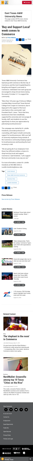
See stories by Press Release (11, 199)
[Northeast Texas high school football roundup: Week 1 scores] (7, 215)
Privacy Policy (7, 435)
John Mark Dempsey (8, 343)
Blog (4, 333)
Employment (6, 420)
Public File (6, 428)
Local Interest (11, 171)
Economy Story (11, 179)
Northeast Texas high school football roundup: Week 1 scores (22, 214)
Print (29, 39)
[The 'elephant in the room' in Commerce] (15, 323)
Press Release (12, 37)
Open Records (7, 431)
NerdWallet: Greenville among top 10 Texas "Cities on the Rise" (14, 379)
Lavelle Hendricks (12, 182)
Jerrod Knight (6, 386)
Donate (27, 2)
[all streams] (31, 459)
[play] (3, 459)
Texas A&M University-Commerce (16, 175)
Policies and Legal (8, 438)
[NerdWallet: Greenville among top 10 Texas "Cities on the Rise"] (15, 364)
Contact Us (6, 417)
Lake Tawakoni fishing (20, 228)
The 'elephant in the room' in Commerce (16, 338)
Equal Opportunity (8, 424)
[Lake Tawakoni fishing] (7, 231)
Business (5, 374)
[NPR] (16, 448)
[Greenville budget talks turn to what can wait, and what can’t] (7, 261)
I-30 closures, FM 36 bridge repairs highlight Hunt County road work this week (22, 293)
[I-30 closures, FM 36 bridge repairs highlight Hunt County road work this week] (7, 294)
